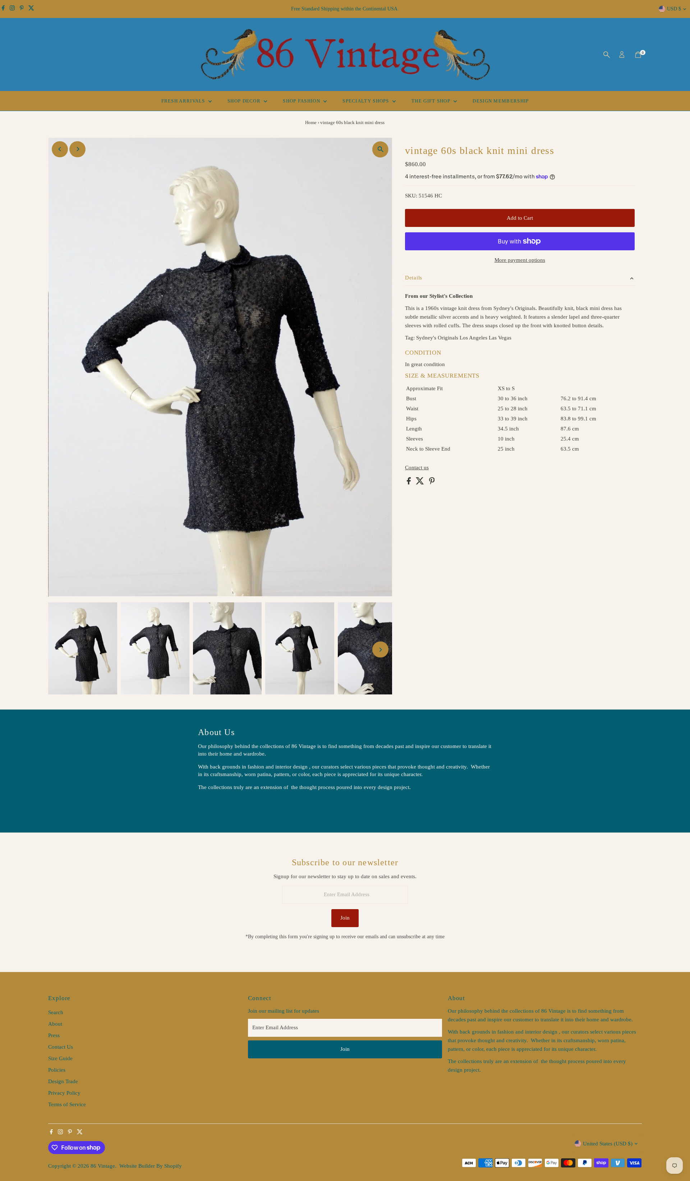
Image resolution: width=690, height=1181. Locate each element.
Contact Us (60, 1047)
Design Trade (63, 1081)
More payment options (519, 260)
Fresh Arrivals (184, 101)
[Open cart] (638, 54)
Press (54, 1035)
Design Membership (501, 101)
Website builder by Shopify (150, 1166)
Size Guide (60, 1058)
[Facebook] (3, 9)
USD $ (674, 9)
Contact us (417, 467)
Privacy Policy (64, 1093)
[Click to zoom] (380, 149)
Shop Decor (244, 101)
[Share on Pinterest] (432, 482)
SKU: (411, 196)
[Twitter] (31, 9)
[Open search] (606, 54)
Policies (56, 1070)
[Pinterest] (22, 9)
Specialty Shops (366, 101)
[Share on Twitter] (421, 482)
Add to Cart (520, 218)
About (55, 1024)
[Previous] (60, 149)
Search (55, 1012)
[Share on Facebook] (409, 482)
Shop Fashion (302, 101)
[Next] (77, 149)
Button (213, 805)
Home (311, 122)
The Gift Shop (431, 101)
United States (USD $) (607, 1143)
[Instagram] (12, 9)
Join (345, 918)
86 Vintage (103, 1166)
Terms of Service (67, 1104)
